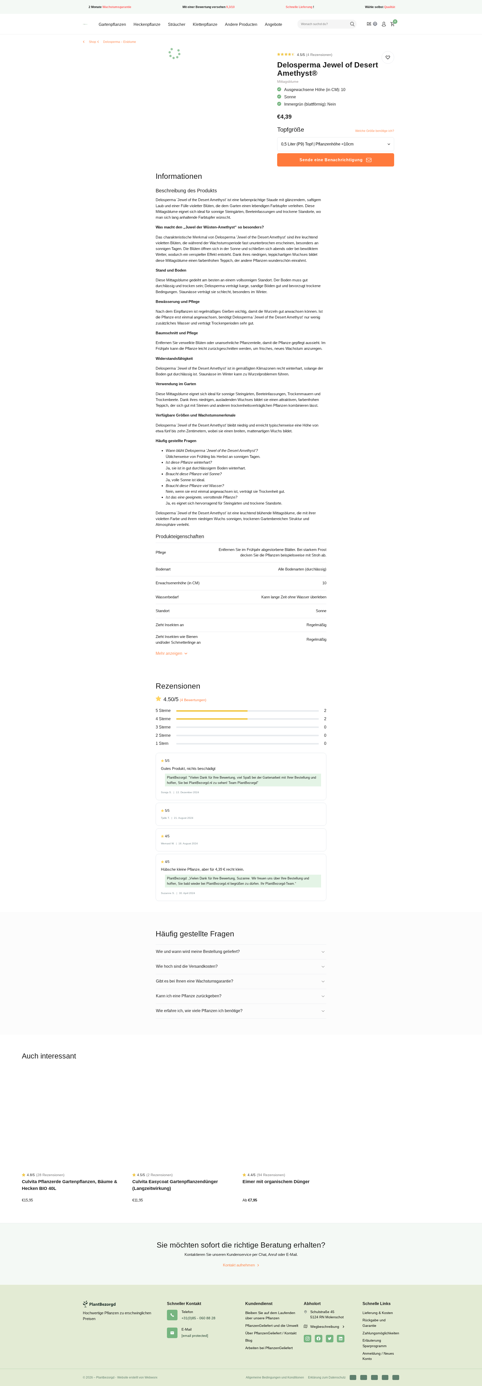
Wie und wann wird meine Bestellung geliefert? (198, 951)
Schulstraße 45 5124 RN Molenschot (327, 1314)
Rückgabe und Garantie (374, 1323)
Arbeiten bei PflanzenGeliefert (269, 1348)
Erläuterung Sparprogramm (375, 1343)
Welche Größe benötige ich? (374, 131)
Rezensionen (319, 55)
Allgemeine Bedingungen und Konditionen (275, 1377)
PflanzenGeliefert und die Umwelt (271, 1326)
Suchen (352, 24)
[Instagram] (307, 1338)
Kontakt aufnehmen (239, 1265)
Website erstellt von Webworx (137, 1377)
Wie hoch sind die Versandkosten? (187, 966)
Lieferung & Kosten (378, 1313)
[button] (388, 57)
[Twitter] (329, 1338)
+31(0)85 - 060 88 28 (198, 1318)
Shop (92, 42)
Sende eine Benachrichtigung (331, 160)
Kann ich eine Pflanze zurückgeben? (188, 996)
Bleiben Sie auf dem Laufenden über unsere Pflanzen (270, 1315)
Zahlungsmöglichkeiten (381, 1333)
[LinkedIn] (340, 1338)
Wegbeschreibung (325, 1327)
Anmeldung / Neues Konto (378, 1356)
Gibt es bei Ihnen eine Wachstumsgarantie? (194, 981)
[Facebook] (318, 1338)
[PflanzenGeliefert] (85, 24)
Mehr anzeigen (169, 653)
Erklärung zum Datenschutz (327, 1377)
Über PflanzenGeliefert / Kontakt (270, 1333)
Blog (248, 1340)
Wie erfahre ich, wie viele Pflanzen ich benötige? (199, 1011)
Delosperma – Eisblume (119, 42)
